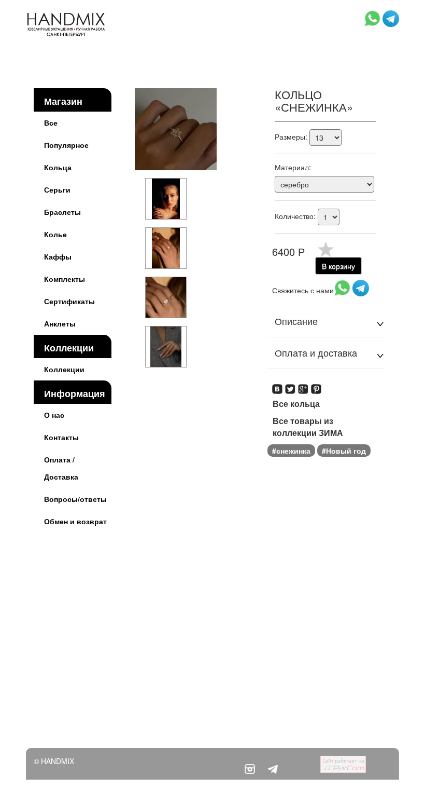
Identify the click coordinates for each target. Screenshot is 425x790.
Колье (55, 234)
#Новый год (344, 450)
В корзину (338, 266)
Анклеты (60, 323)
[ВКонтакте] (277, 386)
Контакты (61, 437)
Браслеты (62, 212)
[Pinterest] (316, 386)
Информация (74, 393)
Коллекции (69, 348)
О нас (54, 415)
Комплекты (64, 279)
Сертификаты (69, 301)
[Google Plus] (303, 386)
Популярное (66, 145)
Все (51, 122)
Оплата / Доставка (61, 468)
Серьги (57, 189)
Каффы (58, 256)
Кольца (58, 167)
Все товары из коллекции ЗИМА (308, 427)
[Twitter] (290, 386)
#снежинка (291, 450)
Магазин (63, 101)
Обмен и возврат (75, 521)
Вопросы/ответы (75, 499)
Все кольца (296, 404)
